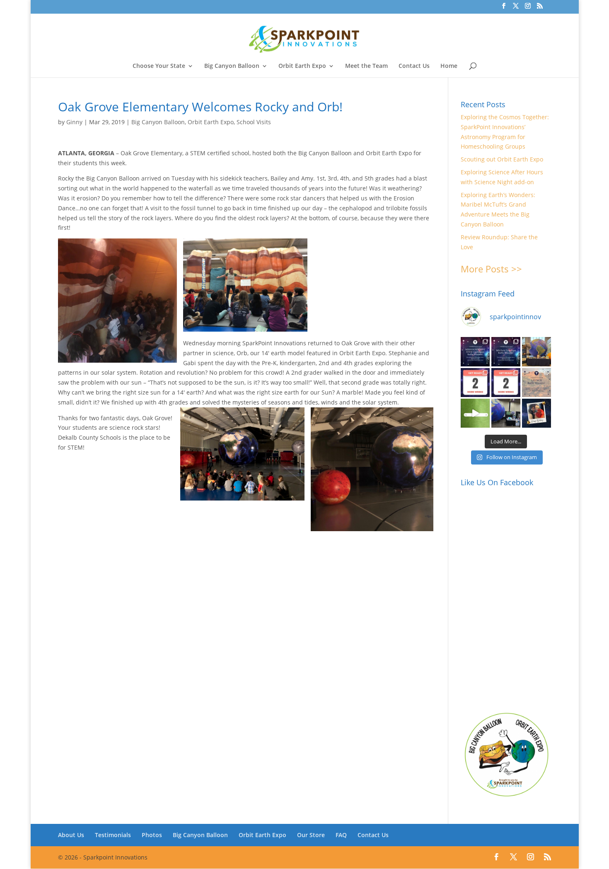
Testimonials (113, 835)
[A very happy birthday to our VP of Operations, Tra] (536, 413)
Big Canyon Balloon (231, 66)
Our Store (311, 835)
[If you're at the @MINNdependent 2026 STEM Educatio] (536, 351)
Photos (152, 835)
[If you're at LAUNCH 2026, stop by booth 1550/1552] (505, 413)
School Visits (254, 122)
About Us (71, 835)
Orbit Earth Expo (302, 66)
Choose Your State (159, 66)
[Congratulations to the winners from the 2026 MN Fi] (505, 351)
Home (448, 66)
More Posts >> (491, 268)
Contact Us (414, 66)
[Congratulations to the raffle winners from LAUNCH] (536, 382)
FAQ (341, 835)
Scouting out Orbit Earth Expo (502, 159)
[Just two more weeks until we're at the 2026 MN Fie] (505, 382)
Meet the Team (366, 66)
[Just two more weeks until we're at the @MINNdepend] (475, 382)
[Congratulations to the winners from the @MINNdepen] (475, 351)
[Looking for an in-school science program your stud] (475, 413)
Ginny (74, 122)
